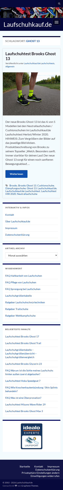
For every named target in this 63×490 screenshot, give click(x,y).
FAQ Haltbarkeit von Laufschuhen (23, 275)
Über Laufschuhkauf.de (17, 221)
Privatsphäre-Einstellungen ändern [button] (40, 472)
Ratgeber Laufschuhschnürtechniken (25, 302)
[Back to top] (55, 482)
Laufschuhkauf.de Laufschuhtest (22, 191)
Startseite (25, 466)
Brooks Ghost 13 (27, 185)
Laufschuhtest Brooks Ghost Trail (23, 343)
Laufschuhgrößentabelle (18, 295)
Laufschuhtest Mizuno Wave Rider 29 (25, 404)
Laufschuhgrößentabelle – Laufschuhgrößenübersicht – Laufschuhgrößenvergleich (21, 353)
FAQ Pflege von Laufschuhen (20, 282)
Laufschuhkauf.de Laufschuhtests (39, 63)
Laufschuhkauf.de (28, 24)
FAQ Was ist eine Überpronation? (23, 397)
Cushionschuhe (45, 185)
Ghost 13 (32, 188)
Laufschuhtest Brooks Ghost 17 (22, 336)
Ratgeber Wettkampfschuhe (20, 315)
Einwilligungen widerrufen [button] (45, 475)
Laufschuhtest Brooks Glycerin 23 (23, 363)
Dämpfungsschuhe (15, 188)
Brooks (13, 185)
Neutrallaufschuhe (27, 193)
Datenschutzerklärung (17, 234)
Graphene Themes (29, 485)
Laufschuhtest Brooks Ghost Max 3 (24, 411)
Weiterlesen (16, 173)
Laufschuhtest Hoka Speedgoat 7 (22, 380)
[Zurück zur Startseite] (31, 12)
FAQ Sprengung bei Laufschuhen (22, 288)
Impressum (11, 228)
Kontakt (9, 214)
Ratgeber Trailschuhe (16, 308)
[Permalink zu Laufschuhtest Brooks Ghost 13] (31, 93)
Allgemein (10, 66)
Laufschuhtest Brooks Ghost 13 (30, 56)
